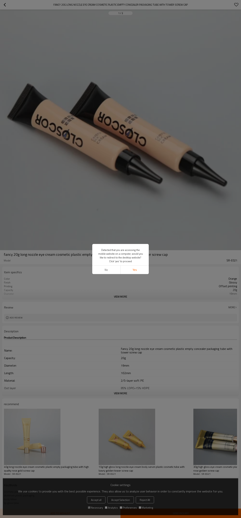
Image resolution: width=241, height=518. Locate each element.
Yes (135, 270)
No (106, 270)
